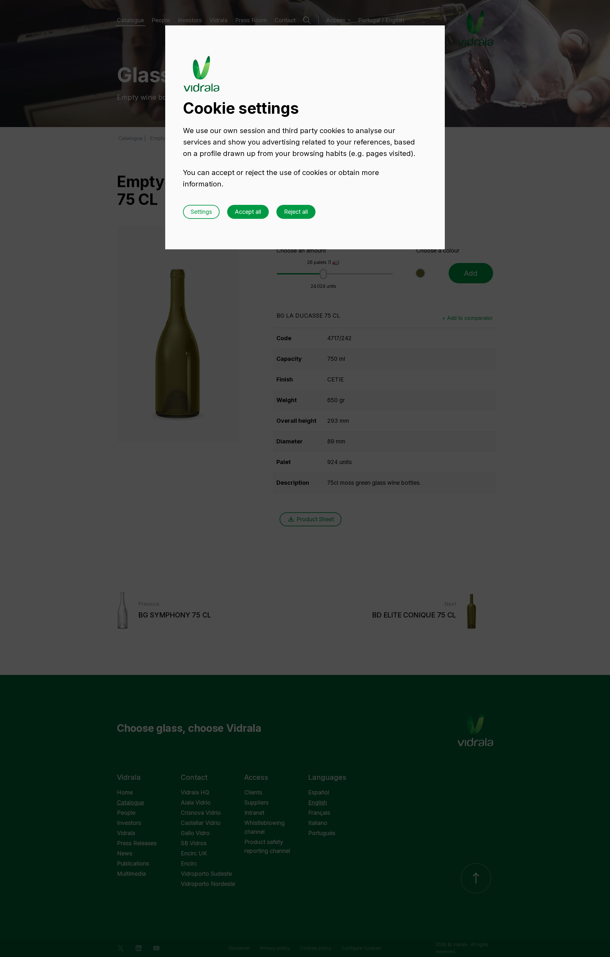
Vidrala (201, 67)
